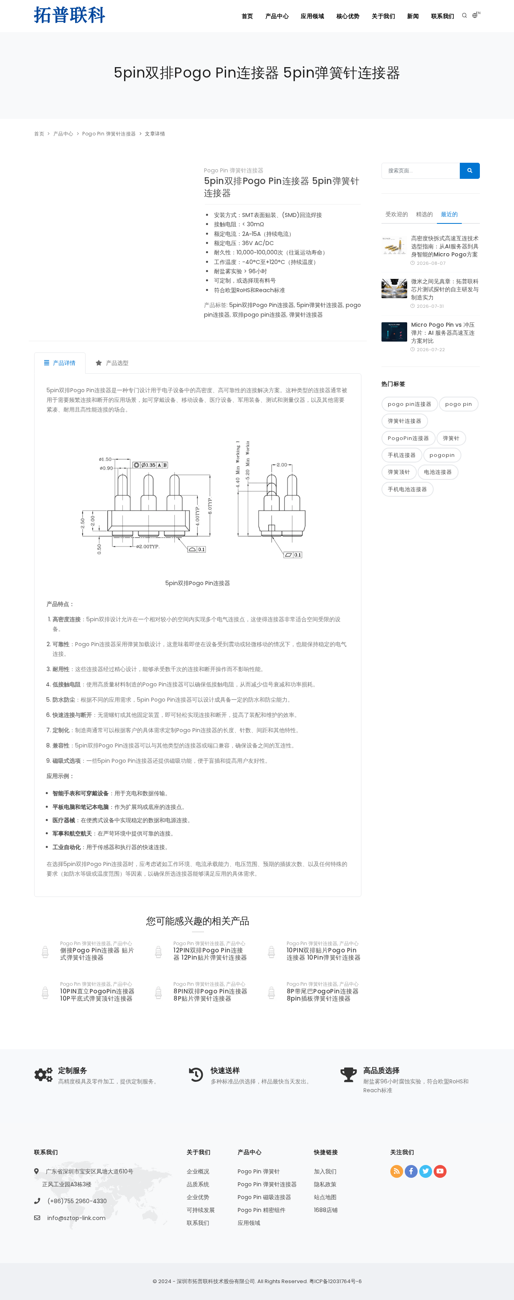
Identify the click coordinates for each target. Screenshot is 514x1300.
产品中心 (277, 16)
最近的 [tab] (449, 214)
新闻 (413, 16)
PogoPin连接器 (408, 438)
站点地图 (325, 1197)
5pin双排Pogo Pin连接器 (261, 305)
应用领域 (312, 16)
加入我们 (325, 1171)
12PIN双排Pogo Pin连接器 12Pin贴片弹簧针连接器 (210, 954)
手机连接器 (402, 455)
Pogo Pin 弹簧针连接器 (109, 133)
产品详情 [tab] (63, 363)
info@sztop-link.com (76, 1218)
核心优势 (348, 16)
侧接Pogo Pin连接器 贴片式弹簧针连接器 (97, 954)
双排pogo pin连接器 (259, 315)
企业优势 (198, 1197)
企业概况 (198, 1171)
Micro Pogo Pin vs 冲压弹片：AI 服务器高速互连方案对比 (443, 333)
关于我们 (383, 16)
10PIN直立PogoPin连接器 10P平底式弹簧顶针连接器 (97, 995)
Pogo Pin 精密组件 (262, 1210)
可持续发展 (201, 1210)
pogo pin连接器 (410, 404)
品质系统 (198, 1184)
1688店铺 (326, 1210)
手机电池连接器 (407, 489)
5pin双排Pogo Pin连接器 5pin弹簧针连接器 (282, 187)
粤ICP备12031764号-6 (335, 1281)
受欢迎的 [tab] (397, 214)
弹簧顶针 (399, 472)
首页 (247, 16)
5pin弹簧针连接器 (320, 305)
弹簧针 (451, 438)
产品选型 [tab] (116, 363)
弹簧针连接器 (306, 315)
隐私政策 (325, 1184)
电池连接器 (438, 472)
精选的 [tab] (424, 214)
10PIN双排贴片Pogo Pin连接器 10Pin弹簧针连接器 (324, 954)
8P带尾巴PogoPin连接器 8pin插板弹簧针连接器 (323, 995)
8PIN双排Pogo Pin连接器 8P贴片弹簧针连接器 (210, 995)
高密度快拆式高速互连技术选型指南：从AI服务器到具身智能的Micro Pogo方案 (445, 246)
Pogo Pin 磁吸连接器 (264, 1197)
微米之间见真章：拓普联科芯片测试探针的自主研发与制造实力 (445, 289)
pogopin (442, 455)
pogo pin (458, 404)
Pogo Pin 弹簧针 (259, 1171)
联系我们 (443, 16)
